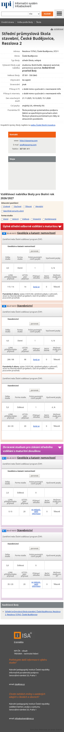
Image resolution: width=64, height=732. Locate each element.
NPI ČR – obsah (21, 650)
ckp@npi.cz (20, 684)
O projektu (19, 642)
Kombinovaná (50, 219)
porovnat (34, 251)
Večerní (15, 219)
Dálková (25, 219)
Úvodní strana (7, 22)
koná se (36, 287)
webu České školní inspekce (43, 125)
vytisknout (58, 29)
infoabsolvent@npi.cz (24, 718)
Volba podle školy (25, 22)
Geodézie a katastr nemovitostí (36, 233)
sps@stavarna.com (28, 144)
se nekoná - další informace (36, 511)
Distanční (37, 219)
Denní (5, 219)
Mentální (39, 206)
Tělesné (28, 206)
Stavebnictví (25, 305)
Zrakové (6, 206)
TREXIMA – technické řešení (26, 653)
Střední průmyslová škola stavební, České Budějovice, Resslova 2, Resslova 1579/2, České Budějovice (32, 613)
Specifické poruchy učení (13, 211)
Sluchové (17, 206)
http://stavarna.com (29, 140)
